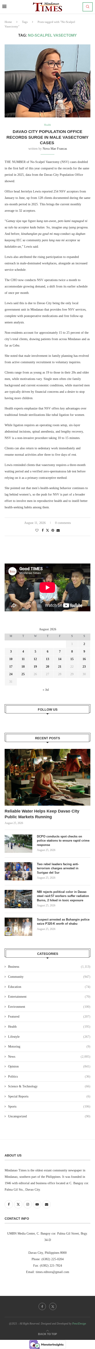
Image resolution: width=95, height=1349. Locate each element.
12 (35, 659)
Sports (49, 1106)
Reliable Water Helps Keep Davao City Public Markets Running (42, 814)
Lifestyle (49, 1036)
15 (72, 659)
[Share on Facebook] (43, 530)
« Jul (46, 689)
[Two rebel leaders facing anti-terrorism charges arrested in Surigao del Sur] (18, 871)
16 (84, 659)
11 (23, 659)
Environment (49, 1006)
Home (8, 22)
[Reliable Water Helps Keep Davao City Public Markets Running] (47, 777)
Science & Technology (49, 1086)
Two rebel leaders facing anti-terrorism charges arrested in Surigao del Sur (58, 868)
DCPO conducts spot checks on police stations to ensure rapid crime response (63, 840)
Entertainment (49, 996)
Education (49, 987)
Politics (49, 1076)
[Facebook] (42, 1306)
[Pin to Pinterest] (52, 530)
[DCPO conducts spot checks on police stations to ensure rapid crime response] (18, 843)
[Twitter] (52, 1306)
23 (84, 666)
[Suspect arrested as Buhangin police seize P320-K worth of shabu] (18, 927)
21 (59, 666)
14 (59, 659)
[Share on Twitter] (47, 530)
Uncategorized (49, 1116)
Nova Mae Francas (55, 148)
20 (47, 666)
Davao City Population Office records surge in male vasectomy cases (47, 137)
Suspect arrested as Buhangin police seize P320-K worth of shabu (63, 921)
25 (23, 674)
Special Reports (49, 1096)
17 (10, 666)
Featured (49, 1016)
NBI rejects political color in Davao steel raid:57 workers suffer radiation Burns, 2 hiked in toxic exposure (63, 896)
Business (49, 966)
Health (49, 1026)
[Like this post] (37, 530)
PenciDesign (79, 1323)
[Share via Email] (58, 530)
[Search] (88, 6)
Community (49, 976)
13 (47, 659)
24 (10, 674)
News (49, 1056)
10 (10, 659)
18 (23, 666)
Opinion (49, 1066)
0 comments (63, 523)
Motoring (49, 1046)
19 (35, 666)
